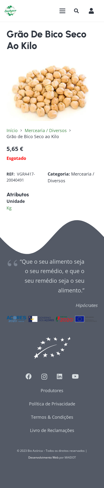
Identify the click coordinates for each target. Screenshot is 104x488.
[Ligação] (10, 11)
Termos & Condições (52, 417)
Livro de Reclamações (52, 430)
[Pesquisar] (76, 11)
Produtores (52, 390)
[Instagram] (44, 376)
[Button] (94, 11)
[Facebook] (29, 376)
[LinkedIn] (59, 376)
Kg (9, 208)
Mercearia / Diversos (46, 130)
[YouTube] (75, 376)
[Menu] (62, 11)
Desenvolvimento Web (43, 457)
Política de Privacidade (52, 404)
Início (12, 130)
